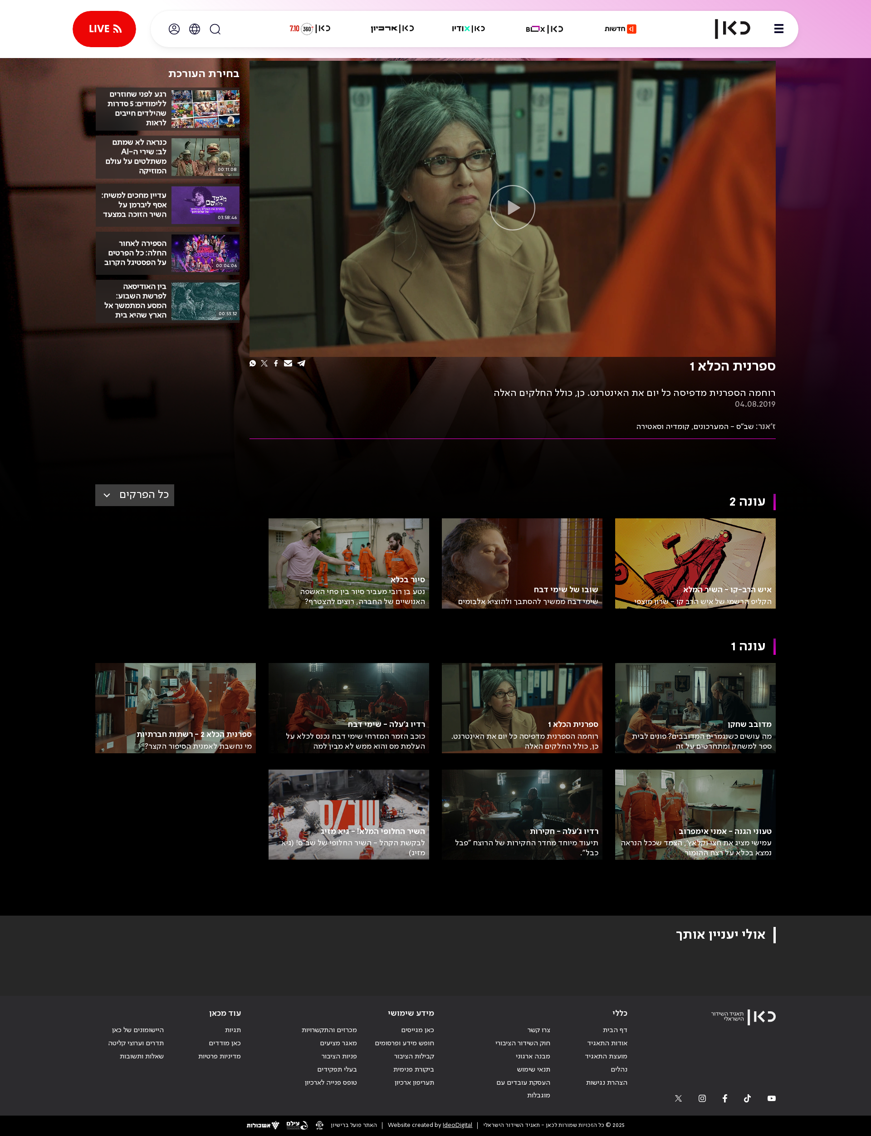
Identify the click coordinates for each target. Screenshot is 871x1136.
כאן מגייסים (417, 1030)
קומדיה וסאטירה (663, 427)
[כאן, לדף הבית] (725, 29)
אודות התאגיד (607, 1043)
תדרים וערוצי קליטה (136, 1043)
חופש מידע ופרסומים (404, 1043)
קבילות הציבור (414, 1056)
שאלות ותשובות (142, 1056)
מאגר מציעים (338, 1043)
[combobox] (134, 495)
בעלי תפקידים (337, 1069)
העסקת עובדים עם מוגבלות (523, 1089)
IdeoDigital (457, 1125)
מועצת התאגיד (606, 1056)
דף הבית (615, 1030)
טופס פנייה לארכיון (331, 1083)
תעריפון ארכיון (414, 1083)
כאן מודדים (225, 1043)
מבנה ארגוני (533, 1056)
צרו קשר (539, 1030)
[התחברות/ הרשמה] (174, 29)
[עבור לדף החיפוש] (215, 29)
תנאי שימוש (533, 1069)
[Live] (104, 29)
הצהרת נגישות (606, 1083)
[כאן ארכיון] (392, 29)
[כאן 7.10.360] (310, 29)
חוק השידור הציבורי (522, 1043)
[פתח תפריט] (779, 29)
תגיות (233, 1030)
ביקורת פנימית (413, 1069)
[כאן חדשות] (620, 29)
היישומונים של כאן (138, 1030)
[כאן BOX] (545, 29)
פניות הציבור (339, 1056)
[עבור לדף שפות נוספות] (195, 29)
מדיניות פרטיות (219, 1056)
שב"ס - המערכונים (724, 427)
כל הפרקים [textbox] (144, 495)
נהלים (619, 1069)
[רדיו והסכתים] (468, 29)
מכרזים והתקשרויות (329, 1030)
